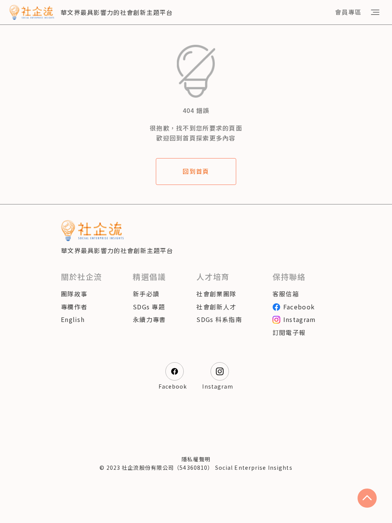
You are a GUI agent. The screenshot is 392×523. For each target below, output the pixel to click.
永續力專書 (149, 319)
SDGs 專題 (149, 306)
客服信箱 (286, 293)
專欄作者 (74, 306)
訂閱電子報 (289, 332)
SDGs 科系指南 (219, 319)
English (73, 319)
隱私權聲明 (196, 459)
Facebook (299, 306)
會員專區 (348, 11)
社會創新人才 (216, 306)
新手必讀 (146, 293)
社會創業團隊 (216, 293)
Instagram (299, 319)
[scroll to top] (367, 498)
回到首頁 (196, 171)
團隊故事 (74, 293)
